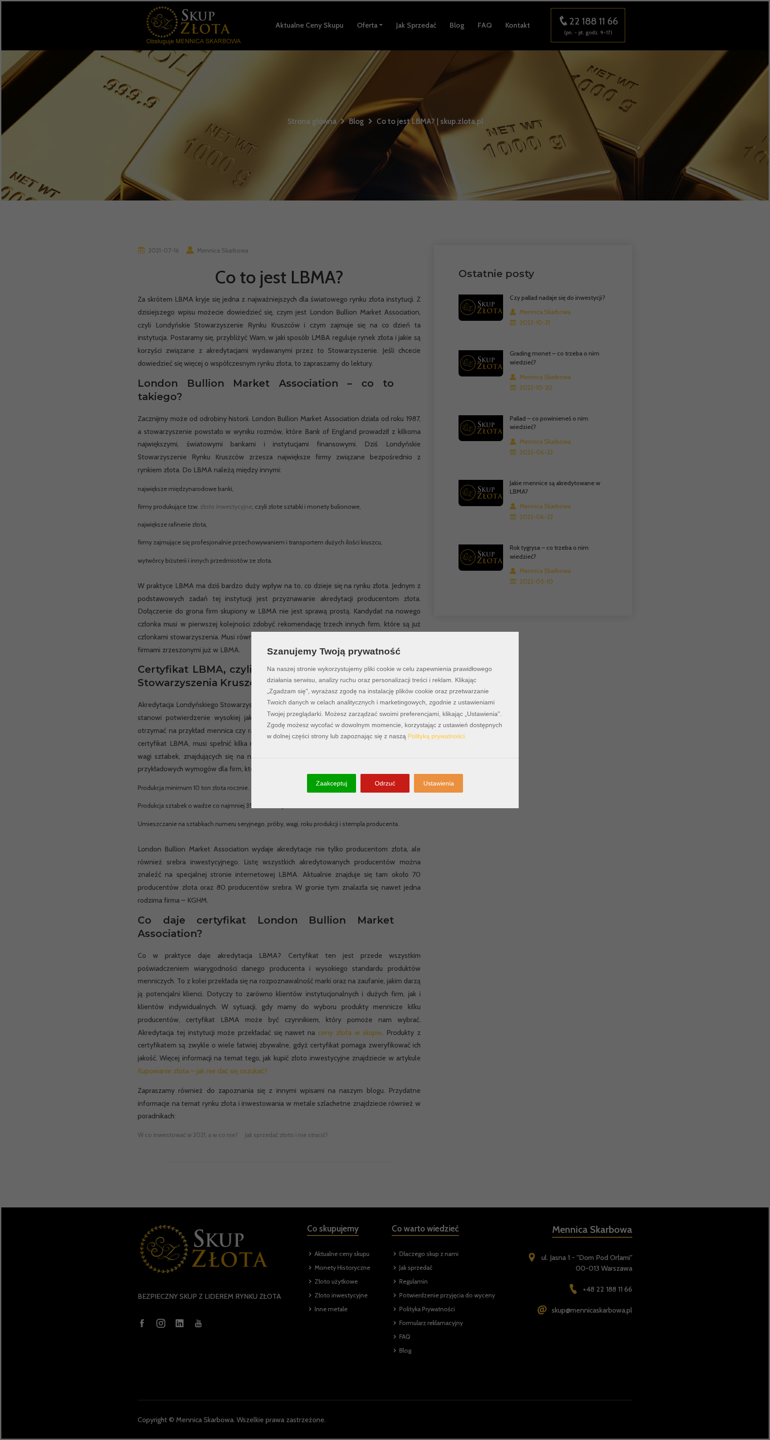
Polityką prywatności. (437, 736)
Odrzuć (385, 783)
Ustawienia (438, 783)
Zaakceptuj (331, 783)
